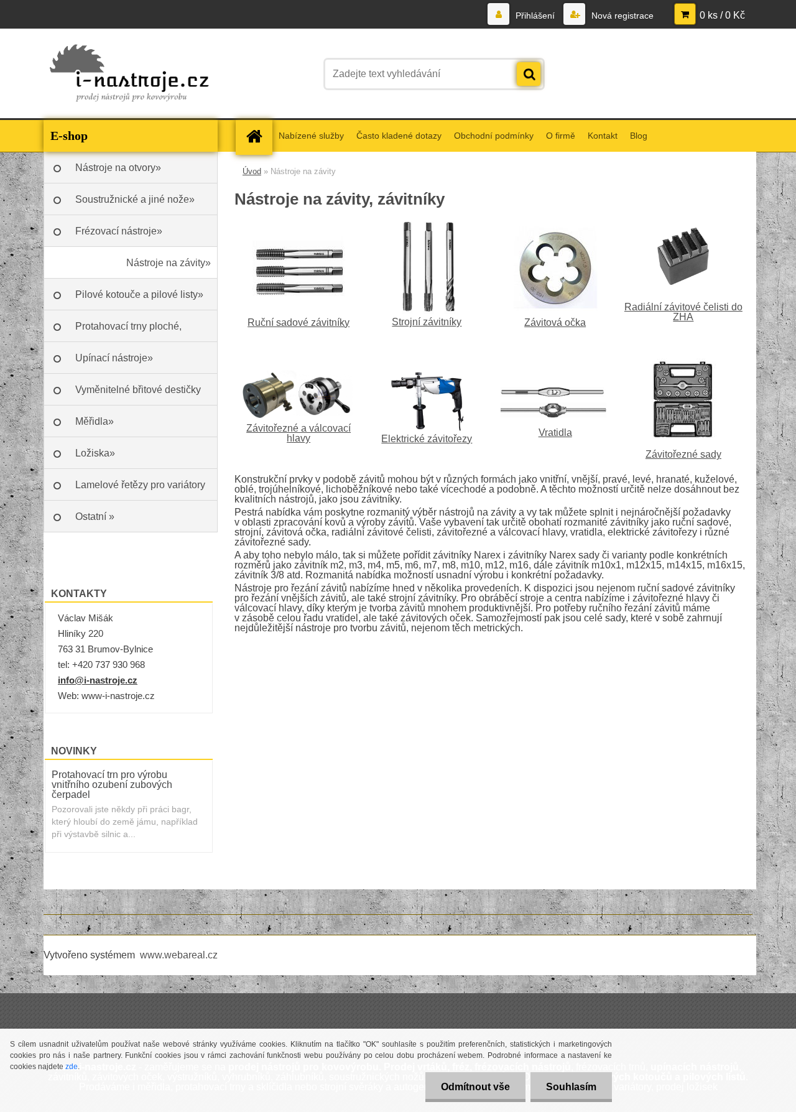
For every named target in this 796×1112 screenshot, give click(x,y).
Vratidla (555, 432)
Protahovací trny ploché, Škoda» (128, 331)
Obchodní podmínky (494, 136)
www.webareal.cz (179, 955)
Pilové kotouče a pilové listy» (139, 294)
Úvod (252, 171)
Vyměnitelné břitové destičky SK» (138, 394)
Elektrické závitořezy (426, 438)
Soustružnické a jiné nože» (135, 199)
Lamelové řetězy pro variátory (140, 485)
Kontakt (603, 136)
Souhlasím (571, 1087)
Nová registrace (621, 16)
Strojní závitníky (426, 322)
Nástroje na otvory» (118, 167)
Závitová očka (555, 322)
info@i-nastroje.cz (97, 680)
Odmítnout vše (475, 1087)
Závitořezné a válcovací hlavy (298, 433)
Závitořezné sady (683, 454)
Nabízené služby (311, 136)
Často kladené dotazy (399, 136)
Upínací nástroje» (114, 358)
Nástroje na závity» (168, 262)
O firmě (560, 136)
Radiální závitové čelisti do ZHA (683, 312)
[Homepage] (258, 136)
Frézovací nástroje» (118, 231)
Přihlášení (535, 16)
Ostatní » (94, 516)
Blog (638, 136)
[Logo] (129, 74)
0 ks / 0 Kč (722, 15)
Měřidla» (94, 421)
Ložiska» (95, 453)
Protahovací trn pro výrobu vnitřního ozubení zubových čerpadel (112, 784)
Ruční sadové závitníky (298, 322)
